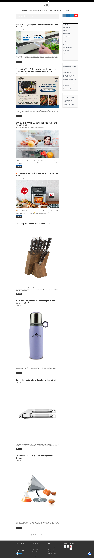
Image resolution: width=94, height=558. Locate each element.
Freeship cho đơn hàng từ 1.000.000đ (47, 1)
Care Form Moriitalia (21, 127)
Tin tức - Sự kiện (34, 551)
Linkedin (72, 15)
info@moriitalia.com (20, 546)
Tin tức (17, 29)
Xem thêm (19, 115)
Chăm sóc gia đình (28, 127)
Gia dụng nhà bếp (21, 29)
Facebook (68, 15)
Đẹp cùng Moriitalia (66, 33)
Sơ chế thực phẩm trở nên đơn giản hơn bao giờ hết (36, 380)
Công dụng (32, 127)
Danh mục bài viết (66, 22)
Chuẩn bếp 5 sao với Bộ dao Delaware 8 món (33, 224)
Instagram (64, 15)
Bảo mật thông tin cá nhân (52, 553)
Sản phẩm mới (66, 50)
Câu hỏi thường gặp (51, 549)
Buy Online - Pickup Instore (69, 97)
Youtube (76, 15)
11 (41, 534)
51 (67, 88)
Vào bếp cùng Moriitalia (67, 58)
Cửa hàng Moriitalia (35, 549)
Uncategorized (66, 56)
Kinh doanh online (66, 41)
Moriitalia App (26, 29)
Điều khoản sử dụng (51, 551)
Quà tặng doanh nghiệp (67, 47)
